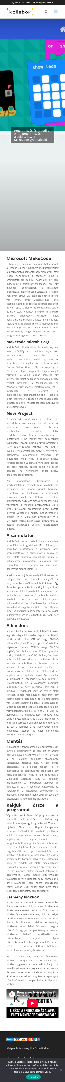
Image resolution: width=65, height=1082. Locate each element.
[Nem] (60, 1069)
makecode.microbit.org (19, 359)
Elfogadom (33, 1077)
